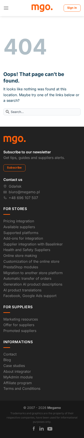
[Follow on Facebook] (34, 429)
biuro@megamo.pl (24, 192)
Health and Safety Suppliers (26, 249)
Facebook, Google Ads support (29, 295)
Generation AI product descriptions (32, 284)
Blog (7, 360)
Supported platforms (20, 232)
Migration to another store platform (33, 273)
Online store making (20, 255)
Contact (10, 354)
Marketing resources (20, 319)
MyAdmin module (18, 377)
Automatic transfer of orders (27, 278)
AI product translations (22, 290)
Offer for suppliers (18, 325)
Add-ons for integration (23, 238)
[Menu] (6, 7)
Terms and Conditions (21, 388)
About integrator (17, 371)
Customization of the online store (31, 261)
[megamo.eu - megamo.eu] (42, 8)
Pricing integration (18, 221)
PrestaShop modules (20, 267)
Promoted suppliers (19, 330)
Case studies (14, 365)
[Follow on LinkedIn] (41, 429)
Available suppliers (19, 227)
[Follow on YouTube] (49, 429)
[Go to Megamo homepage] (14, 139)
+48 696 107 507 (23, 197)
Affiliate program (17, 383)
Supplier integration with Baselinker (33, 244)
